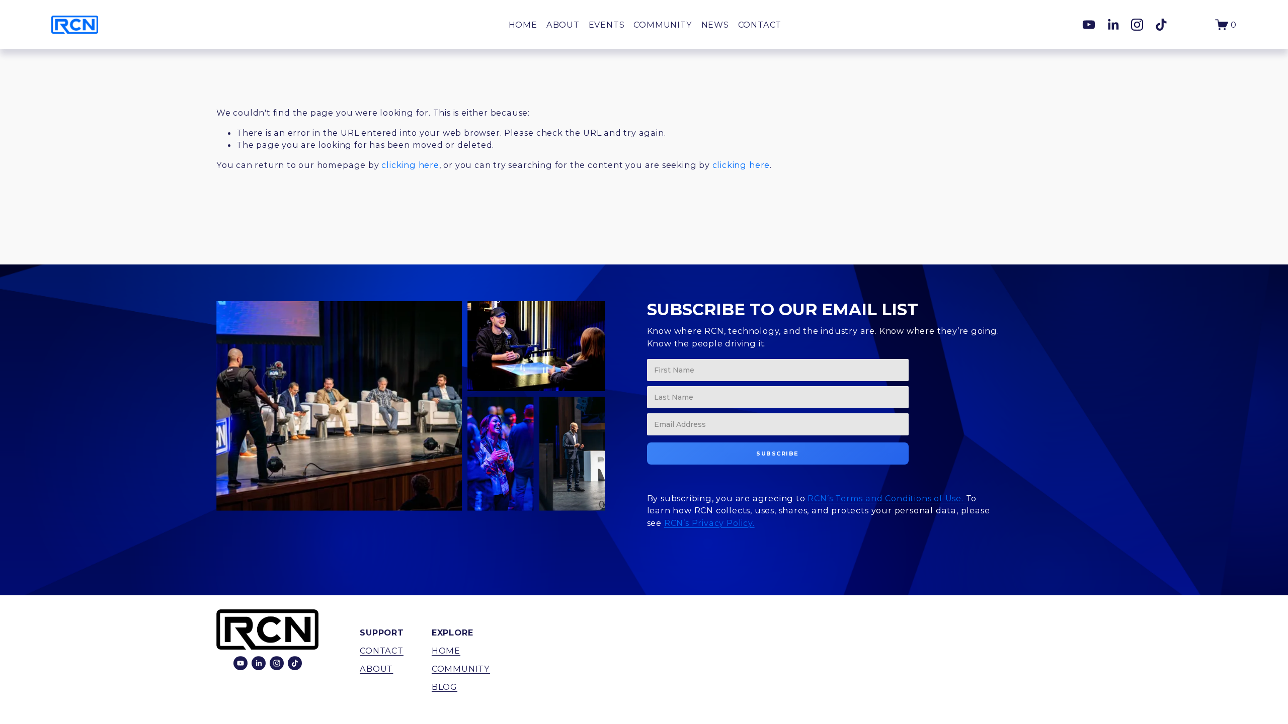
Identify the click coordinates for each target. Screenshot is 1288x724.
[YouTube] (1088, 24)
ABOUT (563, 25)
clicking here (410, 165)
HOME (523, 25)
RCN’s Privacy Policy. (709, 523)
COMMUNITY (662, 25)
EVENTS (607, 25)
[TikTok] (1161, 24)
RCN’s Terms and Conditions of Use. (886, 498)
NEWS (715, 25)
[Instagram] (1137, 24)
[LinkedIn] (1112, 24)
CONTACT (760, 25)
